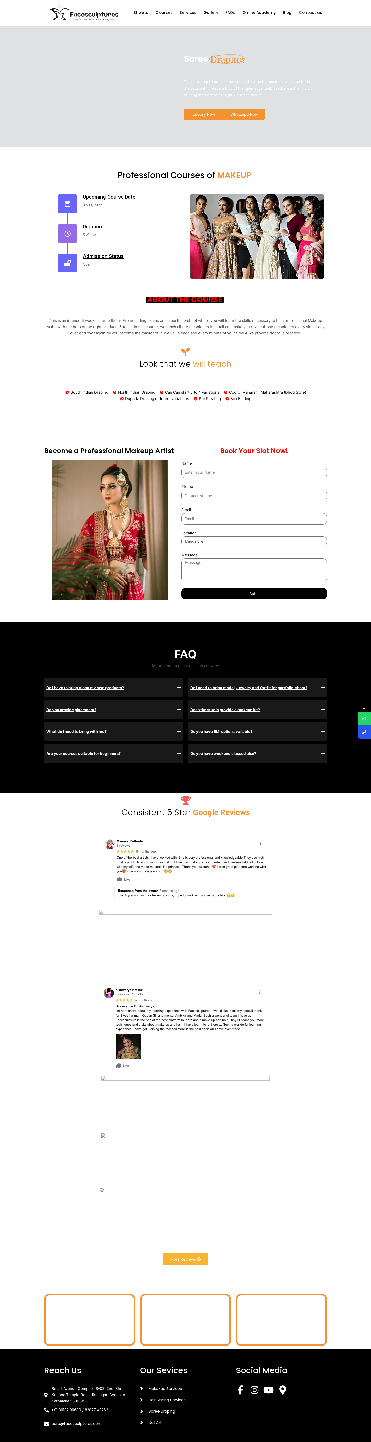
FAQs (230, 12)
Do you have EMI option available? (221, 731)
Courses (164, 12)
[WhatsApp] (364, 718)
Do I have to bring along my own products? (85, 687)
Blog (287, 12)
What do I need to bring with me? (76, 731)
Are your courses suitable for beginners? (83, 753)
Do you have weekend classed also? (223, 753)
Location (189, 533)
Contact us (310, 12)
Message (189, 555)
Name (186, 463)
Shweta (141, 12)
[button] (249, 88)
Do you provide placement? (71, 709)
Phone (187, 486)
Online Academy (259, 12)
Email (186, 509)
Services (188, 12)
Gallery (211, 12)
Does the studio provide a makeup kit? (225, 709)
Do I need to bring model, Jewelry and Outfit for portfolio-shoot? (248, 687)
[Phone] (364, 732)
